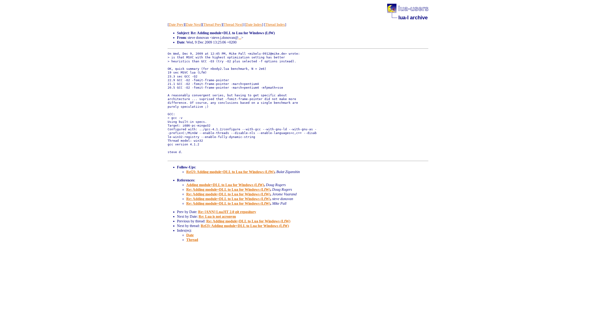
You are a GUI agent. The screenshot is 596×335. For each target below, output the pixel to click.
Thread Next (233, 25)
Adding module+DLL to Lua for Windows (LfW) (225, 185)
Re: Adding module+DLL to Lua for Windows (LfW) (228, 189)
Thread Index (275, 25)
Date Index (254, 25)
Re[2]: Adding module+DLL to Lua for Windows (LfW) (230, 172)
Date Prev (176, 25)
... (239, 38)
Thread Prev (212, 25)
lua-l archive (413, 17)
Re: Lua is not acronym (217, 216)
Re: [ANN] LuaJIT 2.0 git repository (227, 212)
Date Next (193, 25)
